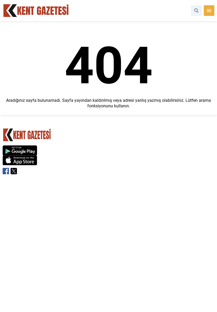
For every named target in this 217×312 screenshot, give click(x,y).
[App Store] (20, 162)
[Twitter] (14, 171)
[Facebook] (6, 171)
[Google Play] (20, 152)
